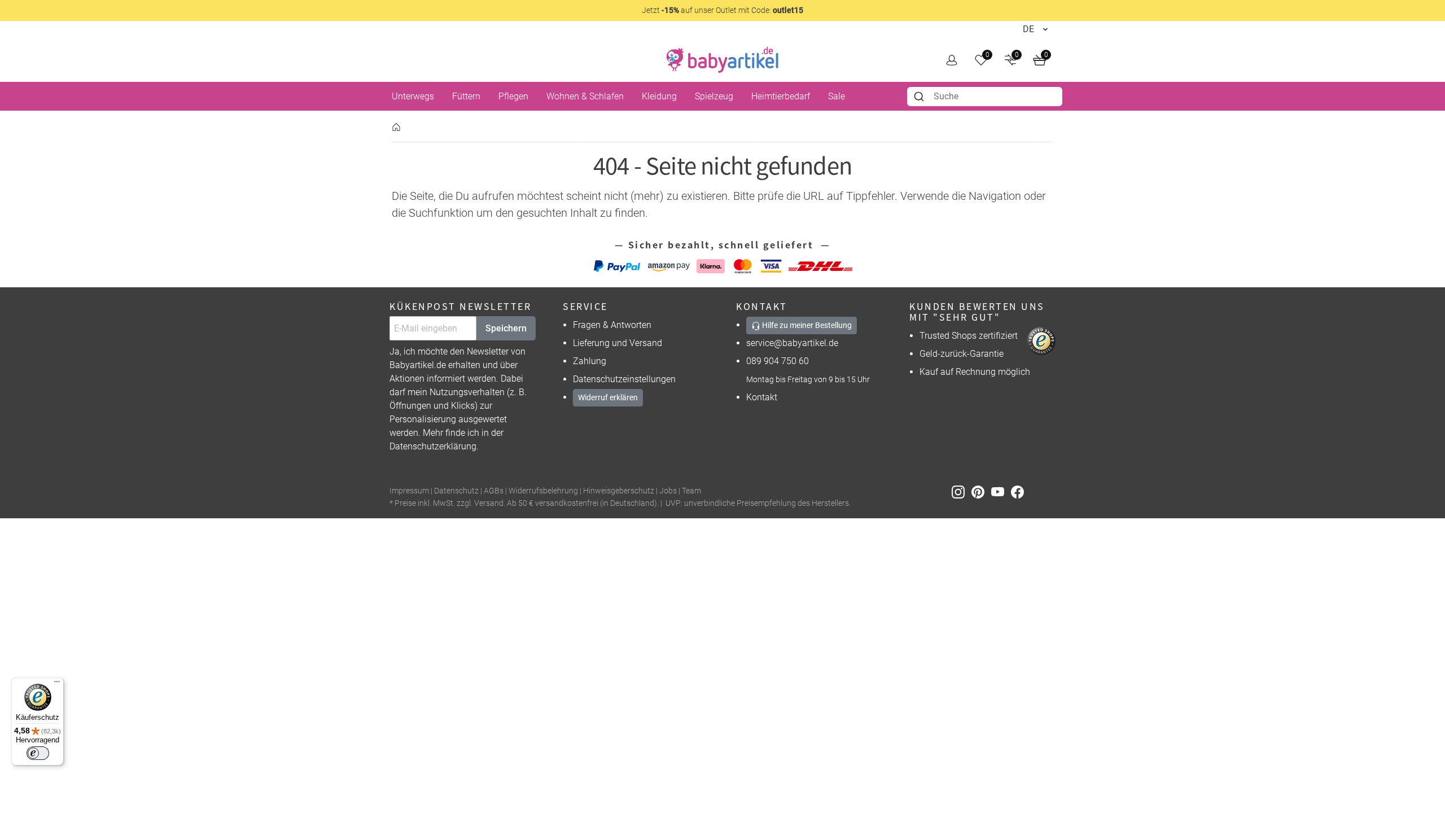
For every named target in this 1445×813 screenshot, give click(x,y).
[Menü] (57, 684)
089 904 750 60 (777, 361)
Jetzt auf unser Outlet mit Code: (722, 10)
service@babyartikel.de (792, 343)
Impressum (409, 491)
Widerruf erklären (608, 397)
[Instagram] (961, 491)
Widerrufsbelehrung (543, 491)
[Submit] (920, 96)
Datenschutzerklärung (432, 446)
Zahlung (589, 361)
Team (691, 491)
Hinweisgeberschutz (618, 491)
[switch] (38, 753)
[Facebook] (1019, 491)
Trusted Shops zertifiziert (968, 335)
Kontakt (761, 397)
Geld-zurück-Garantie (961, 353)
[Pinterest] (981, 491)
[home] (722, 60)
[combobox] (984, 96)
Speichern (506, 328)
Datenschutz (456, 491)
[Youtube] (1001, 491)
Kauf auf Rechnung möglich (974, 371)
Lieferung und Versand (617, 343)
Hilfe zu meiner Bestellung (806, 325)
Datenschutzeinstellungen (624, 379)
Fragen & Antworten (612, 325)
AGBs (493, 491)
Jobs (668, 491)
